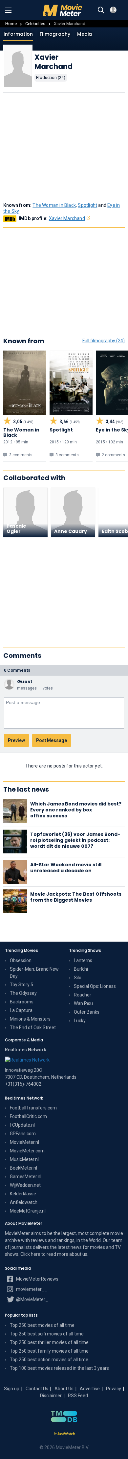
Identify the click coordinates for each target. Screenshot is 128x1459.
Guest (24, 681)
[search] (101, 10)
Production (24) (50, 77)
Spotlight (87, 205)
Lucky (80, 1020)
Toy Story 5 (21, 984)
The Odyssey (23, 993)
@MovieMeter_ (31, 1299)
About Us (64, 1388)
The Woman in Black (54, 205)
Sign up (11, 1388)
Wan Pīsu (83, 1003)
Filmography (55, 34)
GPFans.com (23, 1133)
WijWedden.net (25, 1185)
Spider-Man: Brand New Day (34, 972)
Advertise (90, 1388)
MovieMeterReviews (36, 1279)
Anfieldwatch (23, 1202)
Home (11, 23)
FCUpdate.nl (22, 1125)
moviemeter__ (31, 1289)
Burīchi (81, 969)
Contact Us (37, 1388)
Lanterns (83, 960)
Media (84, 34)
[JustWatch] (64, 1434)
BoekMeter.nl (23, 1168)
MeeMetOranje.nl (28, 1211)
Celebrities (35, 23)
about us (78, 1254)
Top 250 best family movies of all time (49, 1351)
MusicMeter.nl (24, 1159)
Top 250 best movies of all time (42, 1325)
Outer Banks (86, 1012)
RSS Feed (78, 1395)
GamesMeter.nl (25, 1176)
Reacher (82, 994)
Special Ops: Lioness (95, 986)
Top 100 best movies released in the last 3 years (59, 1368)
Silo (77, 977)
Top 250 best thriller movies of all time (49, 1342)
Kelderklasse (23, 1193)
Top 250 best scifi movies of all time (47, 1333)
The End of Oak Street (33, 1027)
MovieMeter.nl (24, 1142)
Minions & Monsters (30, 1019)
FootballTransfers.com (33, 1107)
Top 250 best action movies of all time (49, 1359)
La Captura (21, 1010)
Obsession (21, 960)
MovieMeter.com (27, 1150)
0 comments (17, 670)
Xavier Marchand (67, 218)
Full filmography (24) (103, 340)
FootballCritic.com (28, 1116)
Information (18, 34)
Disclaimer (51, 1395)
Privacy (113, 1388)
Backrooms (21, 1001)
